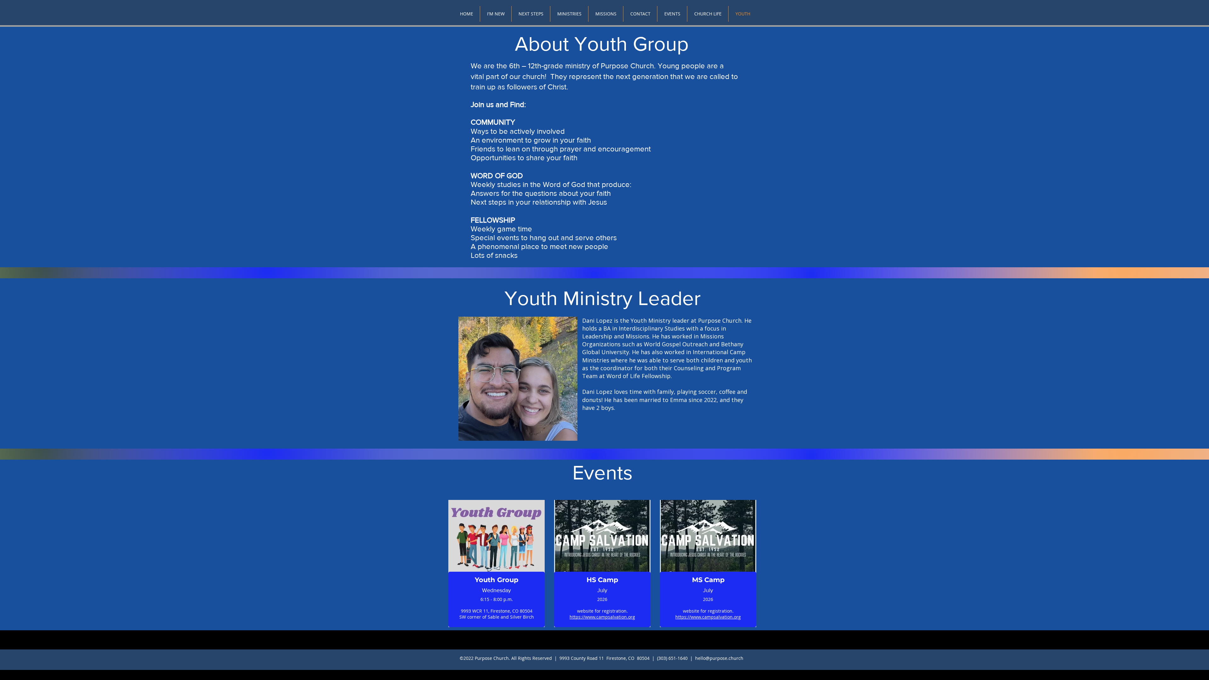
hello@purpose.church (719, 658)
